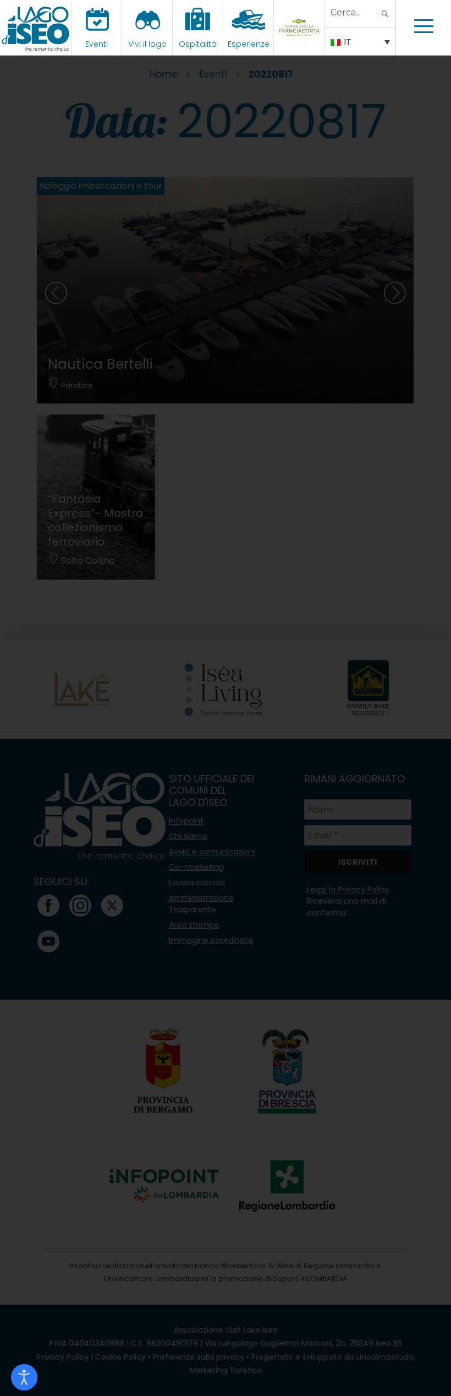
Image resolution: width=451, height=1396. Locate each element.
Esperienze (249, 44)
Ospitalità (198, 44)
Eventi (96, 44)
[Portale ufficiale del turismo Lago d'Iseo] (35, 27)
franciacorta (300, 44)
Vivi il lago (147, 44)
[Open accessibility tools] (24, 1377)
